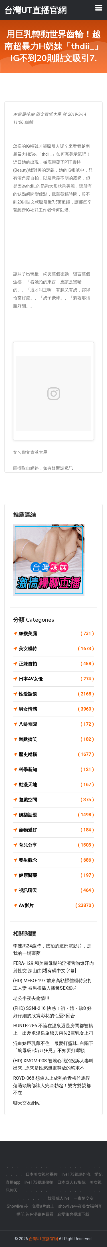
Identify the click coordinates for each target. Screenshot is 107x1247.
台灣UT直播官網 (43, 1238)
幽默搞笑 (56, 739)
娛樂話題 (56, 814)
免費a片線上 (43, 1206)
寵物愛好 (56, 830)
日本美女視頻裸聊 (42, 1174)
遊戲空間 (56, 799)
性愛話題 (56, 694)
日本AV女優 (56, 679)
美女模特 (56, 648)
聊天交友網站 (27, 1103)
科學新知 (56, 769)
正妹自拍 (56, 663)
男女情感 (56, 709)
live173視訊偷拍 (39, 1182)
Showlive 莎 (17, 1206)
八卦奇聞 (56, 724)
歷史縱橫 (56, 754)
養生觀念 (56, 860)
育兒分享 (56, 845)
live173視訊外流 (76, 1174)
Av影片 (56, 905)
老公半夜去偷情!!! (31, 998)
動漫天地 (56, 784)
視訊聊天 (56, 890)
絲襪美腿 (56, 633)
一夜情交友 (84, 1198)
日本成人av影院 (71, 1182)
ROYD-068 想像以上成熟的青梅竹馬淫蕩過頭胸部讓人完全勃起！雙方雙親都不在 (52, 1085)
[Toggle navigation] (99, 8)
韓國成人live (59, 1198)
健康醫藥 (56, 875)
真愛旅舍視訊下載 (73, 1214)
